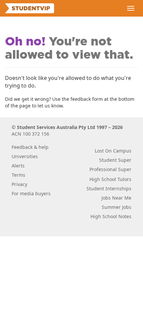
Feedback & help (30, 147)
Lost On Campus (113, 151)
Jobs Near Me (116, 198)
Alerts (18, 165)
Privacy (19, 184)
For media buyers (31, 193)
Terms (18, 175)
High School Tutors (110, 179)
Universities (25, 156)
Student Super (115, 160)
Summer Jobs (116, 207)
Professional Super (110, 169)
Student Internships (108, 188)
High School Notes (110, 216)
